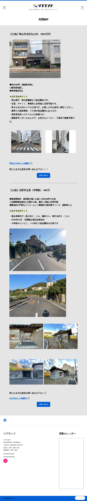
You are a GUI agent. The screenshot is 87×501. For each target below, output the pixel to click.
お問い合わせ (43, 175)
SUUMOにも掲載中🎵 (19, 398)
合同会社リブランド (11, 498)
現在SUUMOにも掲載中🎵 (21, 163)
